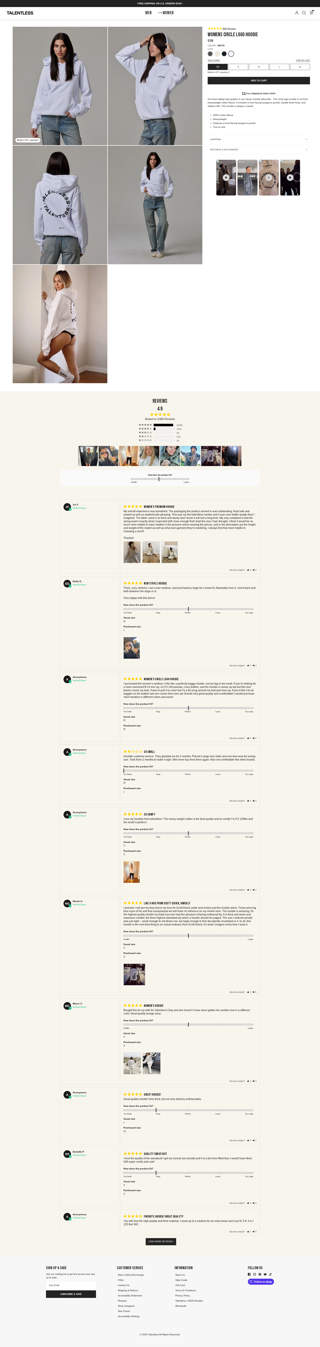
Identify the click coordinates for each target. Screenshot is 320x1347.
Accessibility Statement (130, 1295)
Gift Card (180, 1285)
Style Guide (181, 1280)
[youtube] (265, 1274)
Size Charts (124, 1311)
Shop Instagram (126, 1306)
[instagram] (254, 1274)
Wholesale (180, 1306)
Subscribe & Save (71, 1294)
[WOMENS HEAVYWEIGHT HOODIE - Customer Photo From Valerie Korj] (149, 456)
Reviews (122, 1300)
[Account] (296, 13)
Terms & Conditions (185, 1290)
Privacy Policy (182, 1295)
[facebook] (249, 1274)
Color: (212, 45)
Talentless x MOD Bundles (189, 1300)
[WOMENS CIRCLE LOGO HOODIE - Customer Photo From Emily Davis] (108, 456)
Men (148, 13)
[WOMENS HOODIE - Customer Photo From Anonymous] (129, 456)
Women (168, 13)
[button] (249, 570)
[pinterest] (259, 1274)
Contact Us (124, 1285)
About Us (180, 1275)
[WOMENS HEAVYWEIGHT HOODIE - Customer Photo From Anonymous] (88, 456)
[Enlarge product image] (155, 86)
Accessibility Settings (129, 1316)
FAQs (121, 1280)
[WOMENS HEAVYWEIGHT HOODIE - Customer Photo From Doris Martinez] (170, 456)
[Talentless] (20, 13)
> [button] (173, 1241)
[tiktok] (270, 1274)
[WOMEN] (190, 456)
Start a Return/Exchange (131, 1275)
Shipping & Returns (128, 1290)
